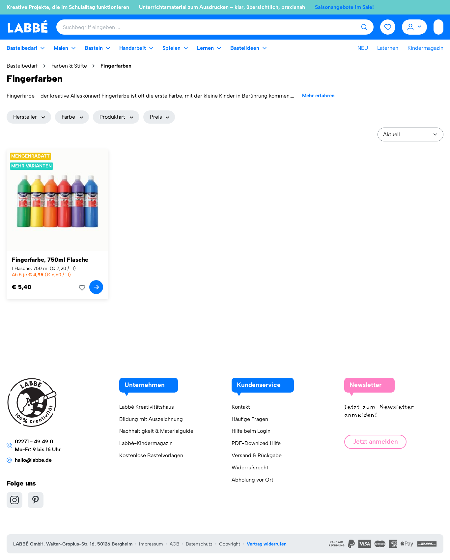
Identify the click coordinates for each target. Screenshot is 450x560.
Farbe (68, 117)
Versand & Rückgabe (257, 455)
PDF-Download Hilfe (256, 443)
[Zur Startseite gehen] (27, 26)
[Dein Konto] (414, 27)
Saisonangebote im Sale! (344, 7)
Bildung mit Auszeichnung (151, 419)
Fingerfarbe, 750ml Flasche (50, 259)
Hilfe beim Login (251, 431)
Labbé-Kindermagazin (146, 443)
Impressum (151, 544)
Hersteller (25, 117)
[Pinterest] (35, 500)
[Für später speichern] (84, 287)
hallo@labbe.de (33, 460)
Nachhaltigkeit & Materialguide (156, 431)
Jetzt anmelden (375, 441)
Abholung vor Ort (252, 480)
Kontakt (241, 407)
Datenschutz (199, 544)
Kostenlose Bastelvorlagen (151, 455)
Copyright (229, 544)
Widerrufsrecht (250, 467)
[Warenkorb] (438, 27)
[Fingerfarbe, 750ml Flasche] (57, 200)
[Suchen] (364, 27)
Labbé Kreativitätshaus (146, 407)
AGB (174, 544)
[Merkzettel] (387, 27)
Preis (156, 117)
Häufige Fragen (250, 419)
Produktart (112, 117)
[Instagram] (14, 500)
